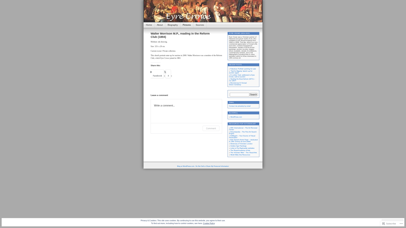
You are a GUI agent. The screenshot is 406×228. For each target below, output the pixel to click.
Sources (200, 25)
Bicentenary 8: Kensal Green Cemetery (238, 84)
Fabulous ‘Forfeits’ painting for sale (243, 69)
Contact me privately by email (239, 106)
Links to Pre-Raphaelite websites (242, 148)
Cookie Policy (209, 223)
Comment (211, 128)
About (160, 25)
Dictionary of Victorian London (241, 144)
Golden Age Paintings (238, 146)
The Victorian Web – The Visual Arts (243, 152)
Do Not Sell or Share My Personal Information (212, 166)
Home (149, 25)
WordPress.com (236, 117)
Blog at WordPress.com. (186, 166)
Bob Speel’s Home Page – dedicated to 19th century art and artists (243, 140)
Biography (173, 25)
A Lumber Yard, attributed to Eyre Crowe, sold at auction (242, 76)
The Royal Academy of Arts (240, 150)
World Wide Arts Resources (240, 155)
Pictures (187, 25)
